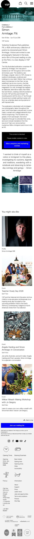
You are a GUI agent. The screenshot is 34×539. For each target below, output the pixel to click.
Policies (16, 499)
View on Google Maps (5, 494)
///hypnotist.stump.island (6, 503)
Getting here (18, 461)
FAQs (16, 466)
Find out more (5, 464)
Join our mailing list (17, 425)
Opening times (18, 464)
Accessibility (18, 468)
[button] (10, 184)
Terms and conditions (20, 496)
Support (16, 487)
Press (16, 489)
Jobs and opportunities (21, 494)
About (16, 485)
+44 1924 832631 (5, 510)
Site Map (17, 501)
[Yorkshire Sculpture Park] (5, 4)
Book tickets (18, 459)
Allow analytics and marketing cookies (17, 144)
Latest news (18, 492)
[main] (17, 209)
